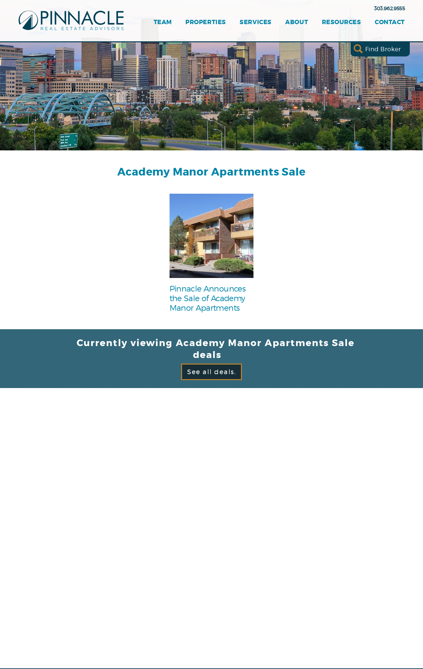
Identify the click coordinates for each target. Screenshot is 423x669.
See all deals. (211, 372)
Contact (390, 22)
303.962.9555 (389, 8)
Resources (341, 22)
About (296, 22)
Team (163, 22)
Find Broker (383, 48)
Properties (205, 22)
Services (255, 22)
